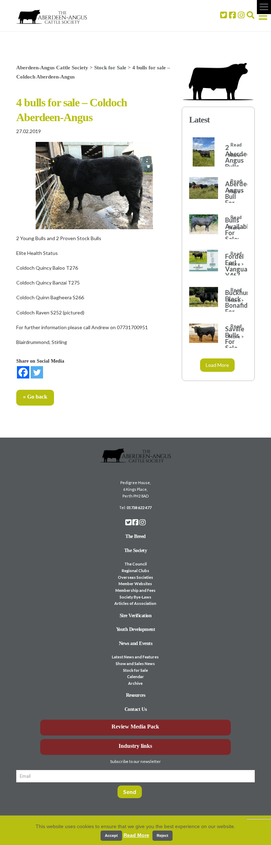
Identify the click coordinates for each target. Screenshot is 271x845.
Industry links (135, 746)
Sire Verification (136, 615)
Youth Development (135, 629)
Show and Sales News (135, 663)
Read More (136, 835)
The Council (135, 564)
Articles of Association (135, 603)
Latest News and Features (135, 657)
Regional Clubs (135, 570)
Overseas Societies (135, 577)
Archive (135, 683)
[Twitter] (37, 372)
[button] (264, 7)
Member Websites (135, 583)
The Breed (135, 536)
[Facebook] (23, 372)
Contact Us (135, 709)
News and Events (135, 643)
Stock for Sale (135, 670)
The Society (135, 550)
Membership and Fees (135, 590)
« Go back (35, 397)
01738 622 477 (139, 507)
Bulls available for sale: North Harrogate (232, 236)
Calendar (135, 676)
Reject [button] (162, 835)
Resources (135, 695)
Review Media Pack (135, 727)
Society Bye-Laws (135, 597)
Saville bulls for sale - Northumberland (232, 345)
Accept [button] (111, 835)
